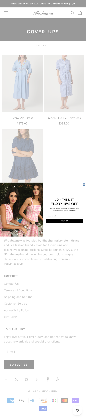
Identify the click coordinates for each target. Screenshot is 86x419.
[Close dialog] (84, 185)
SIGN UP (64, 221)
